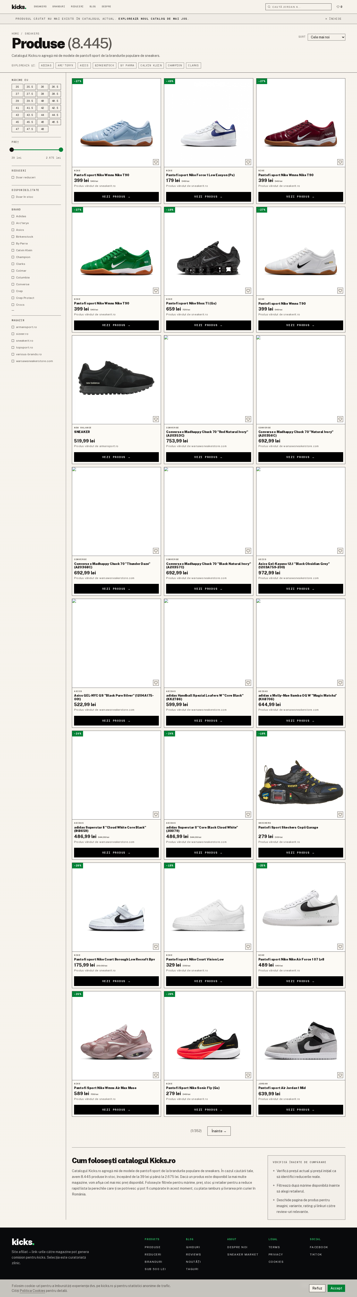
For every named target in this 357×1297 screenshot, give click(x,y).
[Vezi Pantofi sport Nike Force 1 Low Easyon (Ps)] (208, 122)
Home (15, 33)
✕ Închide (333, 18)
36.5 (55, 86)
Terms (274, 1247)
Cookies (276, 1261)
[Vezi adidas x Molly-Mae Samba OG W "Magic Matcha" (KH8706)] (300, 643)
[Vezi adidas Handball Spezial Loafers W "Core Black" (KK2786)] (208, 643)
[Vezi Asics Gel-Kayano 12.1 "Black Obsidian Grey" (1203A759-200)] (300, 511)
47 (17, 129)
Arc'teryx (66, 65)
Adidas (46, 65)
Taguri (192, 1269)
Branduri (58, 6)
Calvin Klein (151, 65)
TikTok (316, 1254)
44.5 (55, 115)
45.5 (30, 122)
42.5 (55, 108)
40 (42, 101)
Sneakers (40, 6)
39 (17, 101)
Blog (93, 6)
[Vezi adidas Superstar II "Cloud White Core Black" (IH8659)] (116, 775)
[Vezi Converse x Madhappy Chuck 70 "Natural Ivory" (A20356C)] (300, 380)
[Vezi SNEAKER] (116, 380)
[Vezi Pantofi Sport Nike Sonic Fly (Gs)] (208, 1035)
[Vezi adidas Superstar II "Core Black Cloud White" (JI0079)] (208, 775)
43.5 (30, 115)
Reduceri (77, 6)
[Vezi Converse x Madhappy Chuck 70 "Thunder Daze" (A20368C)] (116, 511)
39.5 (30, 101)
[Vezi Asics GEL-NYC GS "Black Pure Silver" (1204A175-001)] (116, 643)
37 (17, 93)
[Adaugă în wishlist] (156, 162)
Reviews (193, 1254)
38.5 (55, 93)
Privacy (276, 1254)
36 (42, 86)
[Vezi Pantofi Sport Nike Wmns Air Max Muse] (116, 1035)
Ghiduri (193, 1247)
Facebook (319, 1247)
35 (17, 86)
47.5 (30, 129)
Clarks (193, 65)
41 (17, 108)
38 (42, 93)
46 (42, 122)
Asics (84, 65)
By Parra (127, 65)
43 (17, 115)
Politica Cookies (32, 1291)
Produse (153, 1247)
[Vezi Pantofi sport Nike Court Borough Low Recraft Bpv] (116, 907)
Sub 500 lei (155, 1269)
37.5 (30, 93)
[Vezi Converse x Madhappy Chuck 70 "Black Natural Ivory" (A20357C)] (208, 511)
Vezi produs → (116, 196)
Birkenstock (104, 65)
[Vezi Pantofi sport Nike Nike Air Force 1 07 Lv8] (300, 907)
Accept (336, 1288)
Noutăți (193, 1261)
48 (42, 129)
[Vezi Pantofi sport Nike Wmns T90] (300, 251)
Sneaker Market (242, 1254)
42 (42, 108)
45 (17, 122)
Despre (106, 6)
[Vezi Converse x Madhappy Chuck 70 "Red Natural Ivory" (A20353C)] (208, 380)
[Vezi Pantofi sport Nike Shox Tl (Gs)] (208, 251)
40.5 (55, 101)
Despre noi (237, 1247)
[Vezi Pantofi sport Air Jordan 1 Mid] (300, 1035)
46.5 (55, 122)
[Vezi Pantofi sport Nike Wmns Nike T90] (116, 122)
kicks (19, 7)
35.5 (30, 86)
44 (42, 115)
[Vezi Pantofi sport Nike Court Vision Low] (208, 907)
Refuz (317, 1288)
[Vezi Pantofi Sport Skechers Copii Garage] (300, 775)
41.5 (30, 108)
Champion (175, 65)
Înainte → (219, 1131)
